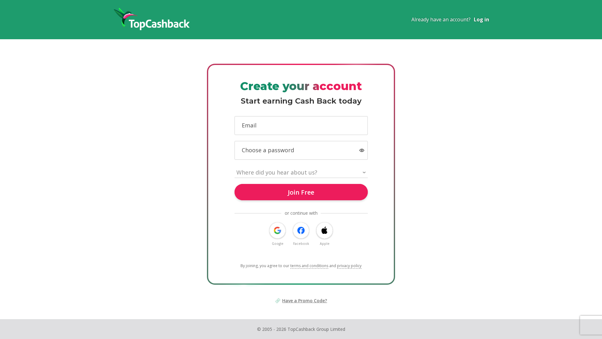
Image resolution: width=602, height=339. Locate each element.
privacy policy (349, 265)
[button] (362, 150)
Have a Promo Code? (304, 301)
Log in (481, 19)
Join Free (301, 192)
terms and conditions (309, 265)
